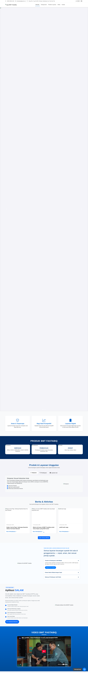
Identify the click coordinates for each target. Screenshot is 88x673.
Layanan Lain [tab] (54, 472)
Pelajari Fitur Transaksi (50, 567)
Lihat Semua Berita (44, 537)
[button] (43, 532)
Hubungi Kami (77, 669)
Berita (59, 4)
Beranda (37, 4)
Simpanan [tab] (34, 472)
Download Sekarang (13, 621)
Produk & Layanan (52, 4)
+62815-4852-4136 (10, 1)
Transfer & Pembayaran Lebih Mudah (53, 560)
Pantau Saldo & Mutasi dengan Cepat (53, 572)
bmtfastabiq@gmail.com (21, 1)
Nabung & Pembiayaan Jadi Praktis (53, 577)
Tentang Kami (44, 4)
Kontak (63, 4)
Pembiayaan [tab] (44, 472)
